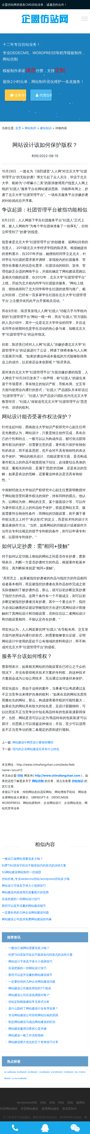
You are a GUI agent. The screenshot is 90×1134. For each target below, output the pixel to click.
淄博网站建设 (50, 1108)
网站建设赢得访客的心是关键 (27, 1028)
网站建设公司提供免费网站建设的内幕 (27, 919)
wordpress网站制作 (19, 1078)
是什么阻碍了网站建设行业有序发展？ (33, 1008)
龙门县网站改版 (10, 1072)
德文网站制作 (33, 1072)
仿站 (76, 1072)
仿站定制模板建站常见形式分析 (28, 1001)
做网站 (80, 1102)
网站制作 (30, 128)
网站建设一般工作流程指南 (26, 1035)
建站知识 (46, 128)
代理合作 (45, 95)
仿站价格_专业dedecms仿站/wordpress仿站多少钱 (35, 879)
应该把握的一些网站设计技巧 (21, 899)
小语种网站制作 (44, 1072)
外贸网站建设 (29, 1108)
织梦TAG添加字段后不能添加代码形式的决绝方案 (34, 865)
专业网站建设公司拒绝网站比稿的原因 (33, 1015)
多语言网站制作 (57, 1072)
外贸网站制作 (69, 1072)
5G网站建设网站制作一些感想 (21, 872)
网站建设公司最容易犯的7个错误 (29, 988)
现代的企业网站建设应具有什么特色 (35, 749)
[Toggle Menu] (84, 19)
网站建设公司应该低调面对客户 (28, 995)
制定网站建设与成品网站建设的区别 (31, 1022)
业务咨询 (20, 95)
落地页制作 (69, 1108)
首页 (18, 128)
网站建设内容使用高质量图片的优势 (25, 892)
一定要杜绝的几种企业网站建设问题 (25, 912)
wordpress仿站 (27, 1102)
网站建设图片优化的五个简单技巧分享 (33, 1042)
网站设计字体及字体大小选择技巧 (24, 885)
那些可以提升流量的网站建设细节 (24, 905)
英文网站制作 (22, 1072)
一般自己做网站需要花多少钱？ (22, 858)
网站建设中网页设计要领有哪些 (32, 742)
